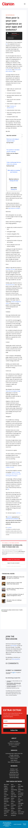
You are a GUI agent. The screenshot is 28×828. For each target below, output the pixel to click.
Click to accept (17, 824)
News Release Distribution (14, 762)
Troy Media (9, 527)
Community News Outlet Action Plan (14, 753)
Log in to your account (13, 563)
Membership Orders (14, 775)
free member (14, 645)
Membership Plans (14, 772)
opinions (10, 517)
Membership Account (14, 774)
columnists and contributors (12, 518)
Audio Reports (14, 760)
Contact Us (14, 746)
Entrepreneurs (10, 15)
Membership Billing (14, 777)
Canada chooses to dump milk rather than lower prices (14, 583)
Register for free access (13, 559)
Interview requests (15, 34)
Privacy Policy (24, 824)
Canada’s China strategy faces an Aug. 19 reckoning (15, 589)
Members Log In (14, 769)
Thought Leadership (14, 755)
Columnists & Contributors (14, 743)
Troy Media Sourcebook (14, 757)
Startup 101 (14, 189)
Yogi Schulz (14, 33)
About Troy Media (14, 741)
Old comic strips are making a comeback (14, 600)
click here (18, 513)
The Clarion (20, 793)
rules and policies (16, 659)
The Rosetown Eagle (20, 800)
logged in (14, 672)
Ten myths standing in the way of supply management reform (15, 595)
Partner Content (14, 758)
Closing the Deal (14, 180)
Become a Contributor (14, 744)
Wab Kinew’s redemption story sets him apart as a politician (15, 577)
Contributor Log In (14, 770)
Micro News (14, 796)
